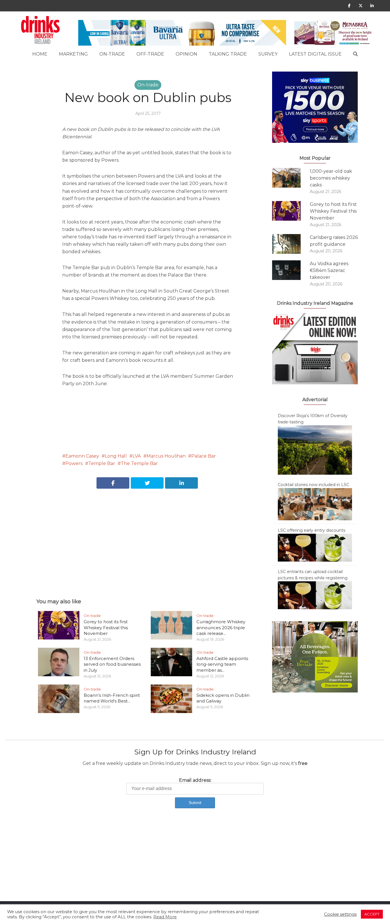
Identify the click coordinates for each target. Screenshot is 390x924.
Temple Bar (101, 463)
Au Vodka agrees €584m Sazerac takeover (329, 270)
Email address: (195, 780)
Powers (74, 463)
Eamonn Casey (82, 456)
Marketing (73, 54)
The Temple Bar (139, 463)
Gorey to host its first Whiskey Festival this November (106, 627)
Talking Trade (228, 54)
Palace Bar (203, 456)
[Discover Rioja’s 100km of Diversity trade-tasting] (315, 449)
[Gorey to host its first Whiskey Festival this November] (291, 211)
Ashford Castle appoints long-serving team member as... (222, 664)
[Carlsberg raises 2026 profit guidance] (291, 244)
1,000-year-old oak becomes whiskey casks (331, 178)
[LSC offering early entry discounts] (315, 547)
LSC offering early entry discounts (311, 530)
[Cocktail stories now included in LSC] (315, 503)
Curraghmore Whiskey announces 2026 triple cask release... (220, 627)
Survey (268, 54)
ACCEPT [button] (371, 914)
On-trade (112, 54)
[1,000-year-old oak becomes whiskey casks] (291, 178)
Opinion (186, 54)
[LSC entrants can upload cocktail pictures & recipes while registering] (315, 595)
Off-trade (150, 54)
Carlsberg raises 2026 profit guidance (334, 241)
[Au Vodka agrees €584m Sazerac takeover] (291, 270)
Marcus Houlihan (166, 456)
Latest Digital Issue (315, 54)
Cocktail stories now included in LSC (313, 484)
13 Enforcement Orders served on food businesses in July (112, 664)
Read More (165, 916)
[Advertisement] (148, 537)
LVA (136, 456)
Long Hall (116, 456)
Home (39, 54)
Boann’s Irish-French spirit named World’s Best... (112, 698)
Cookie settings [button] (340, 914)
